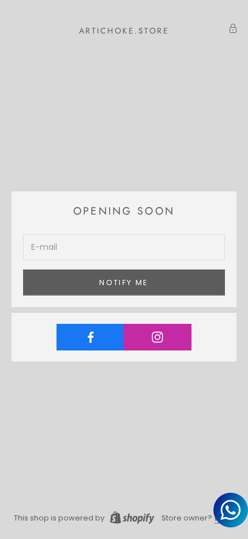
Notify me (123, 282)
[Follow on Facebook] (90, 337)
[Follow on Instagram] (157, 337)
